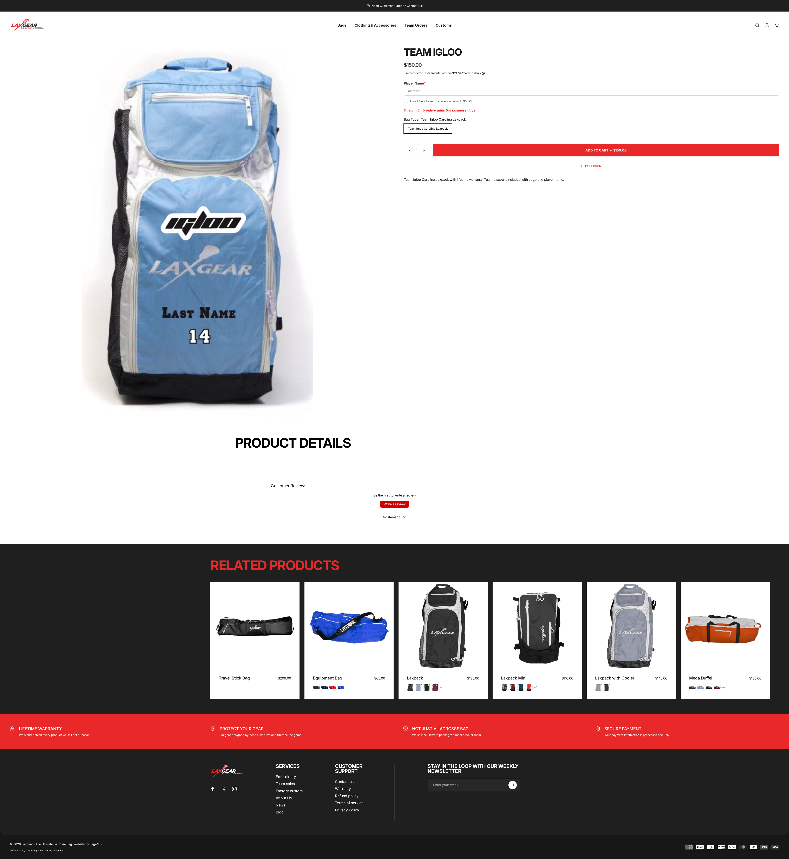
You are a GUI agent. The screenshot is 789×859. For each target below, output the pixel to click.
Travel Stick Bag (234, 678)
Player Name (415, 83)
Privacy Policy (347, 810)
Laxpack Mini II (515, 678)
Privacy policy (35, 850)
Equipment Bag (327, 678)
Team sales (285, 784)
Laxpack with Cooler (614, 678)
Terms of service (349, 803)
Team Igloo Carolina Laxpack (428, 128)
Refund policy (347, 796)
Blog (280, 812)
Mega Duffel (700, 678)
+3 (536, 687)
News (280, 805)
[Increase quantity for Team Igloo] (425, 150)
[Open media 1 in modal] (197, 234)
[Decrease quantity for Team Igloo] (409, 150)
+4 (442, 687)
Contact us (344, 781)
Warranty (343, 788)
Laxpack (415, 678)
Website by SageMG (87, 844)
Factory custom (289, 791)
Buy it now (591, 166)
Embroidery (286, 777)
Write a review (395, 504)
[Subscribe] (512, 785)
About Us (284, 798)
